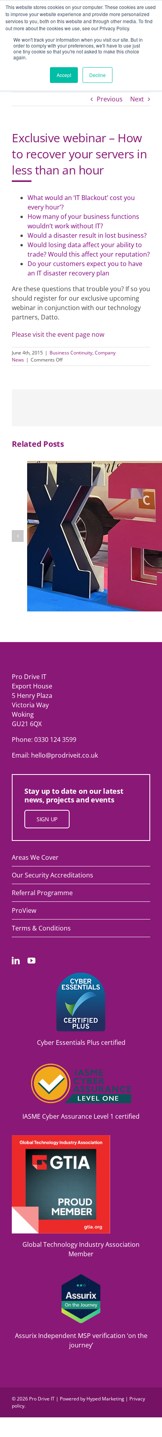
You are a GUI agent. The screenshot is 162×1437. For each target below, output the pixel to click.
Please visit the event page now (58, 334)
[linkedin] (16, 961)
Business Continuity (71, 352)
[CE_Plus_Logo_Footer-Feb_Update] (81, 975)
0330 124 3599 (55, 739)
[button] (18, 536)
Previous (110, 99)
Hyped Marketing (105, 1398)
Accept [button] (64, 75)
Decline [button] (97, 75)
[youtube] (31, 961)
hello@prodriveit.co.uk (64, 755)
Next (137, 99)
